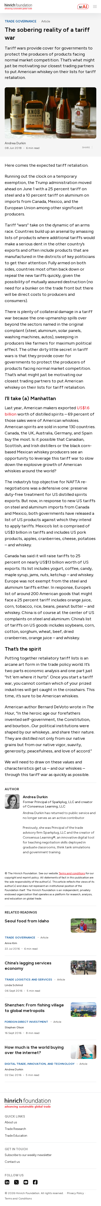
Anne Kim (11, 943)
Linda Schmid (14, 985)
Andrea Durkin (15, 143)
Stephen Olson (14, 1027)
